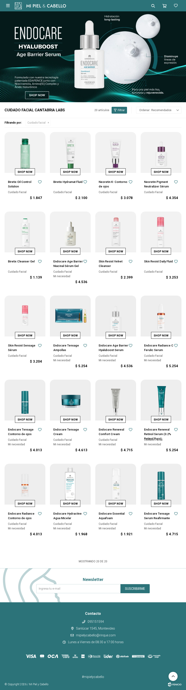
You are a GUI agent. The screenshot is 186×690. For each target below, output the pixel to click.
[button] (153, 5)
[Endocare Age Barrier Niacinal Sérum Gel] (70, 232)
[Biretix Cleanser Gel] (25, 232)
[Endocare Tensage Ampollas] (70, 316)
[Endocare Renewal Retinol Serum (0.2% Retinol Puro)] (161, 400)
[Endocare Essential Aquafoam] (115, 484)
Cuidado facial (36, 122)
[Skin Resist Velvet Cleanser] (115, 232)
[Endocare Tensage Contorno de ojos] (25, 400)
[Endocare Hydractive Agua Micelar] (70, 484)
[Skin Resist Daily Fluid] (161, 232)
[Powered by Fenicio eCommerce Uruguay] (174, 684)
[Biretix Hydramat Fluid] (70, 152)
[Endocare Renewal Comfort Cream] (115, 400)
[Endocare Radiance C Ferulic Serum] (161, 316)
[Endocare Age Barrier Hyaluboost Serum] (115, 316)
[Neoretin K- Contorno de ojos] (115, 152)
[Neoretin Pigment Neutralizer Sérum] (161, 152)
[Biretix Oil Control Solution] (25, 152)
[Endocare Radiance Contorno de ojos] (25, 484)
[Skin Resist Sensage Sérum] (25, 316)
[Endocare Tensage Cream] (70, 400)
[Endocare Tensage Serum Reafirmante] (161, 484)
